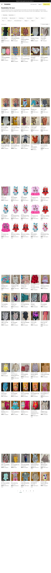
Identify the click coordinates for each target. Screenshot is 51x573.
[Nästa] (33, 490)
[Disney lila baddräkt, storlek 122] (25, 458)
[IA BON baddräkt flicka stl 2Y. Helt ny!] (25, 367)
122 (41, 302)
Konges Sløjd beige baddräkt (5, 145)
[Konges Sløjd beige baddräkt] (5, 139)
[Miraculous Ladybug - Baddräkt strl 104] (45, 190)
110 (11, 481)
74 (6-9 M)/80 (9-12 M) (25, 36)
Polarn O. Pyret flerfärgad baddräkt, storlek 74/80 (15, 58)
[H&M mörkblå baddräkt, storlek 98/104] (45, 102)
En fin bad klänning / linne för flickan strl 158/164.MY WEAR (25, 304)
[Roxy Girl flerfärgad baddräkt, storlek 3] (25, 50)
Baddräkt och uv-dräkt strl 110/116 (5, 411)
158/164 (22, 302)
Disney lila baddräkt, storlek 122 (25, 464)
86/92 (12, 36)
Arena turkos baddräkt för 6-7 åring (4, 393)
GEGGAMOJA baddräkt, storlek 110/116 (34, 483)
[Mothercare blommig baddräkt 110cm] (45, 279)
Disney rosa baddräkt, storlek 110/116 (44, 127)
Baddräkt (33, 304)
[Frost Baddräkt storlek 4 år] (15, 102)
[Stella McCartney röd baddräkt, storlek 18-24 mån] (35, 405)
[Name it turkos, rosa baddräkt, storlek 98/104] (25, 120)
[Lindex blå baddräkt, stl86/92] (25, 476)
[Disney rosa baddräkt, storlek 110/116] (45, 120)
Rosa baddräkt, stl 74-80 (44, 393)
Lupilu (6, 126)
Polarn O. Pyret (14, 57)
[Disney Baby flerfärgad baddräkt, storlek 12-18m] (45, 31)
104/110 (12, 196)
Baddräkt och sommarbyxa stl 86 (35, 109)
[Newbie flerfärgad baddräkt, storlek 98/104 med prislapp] (35, 458)
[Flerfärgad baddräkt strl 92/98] (25, 102)
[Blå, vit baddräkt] (5, 120)
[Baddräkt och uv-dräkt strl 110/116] (5, 405)
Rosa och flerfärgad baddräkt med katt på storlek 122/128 (25, 393)
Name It (26, 126)
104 (41, 196)
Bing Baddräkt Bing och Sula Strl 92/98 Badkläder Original (15, 215)
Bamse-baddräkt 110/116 (44, 57)
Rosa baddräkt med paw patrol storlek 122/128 (35, 393)
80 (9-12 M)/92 (33, 410)
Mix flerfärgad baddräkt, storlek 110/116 (14, 322)
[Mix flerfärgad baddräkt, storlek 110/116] (15, 315)
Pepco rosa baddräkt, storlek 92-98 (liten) (5, 197)
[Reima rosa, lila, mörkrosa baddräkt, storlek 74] (45, 315)
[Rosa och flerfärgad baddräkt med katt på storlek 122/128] (25, 386)
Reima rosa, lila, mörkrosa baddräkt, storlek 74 (45, 322)
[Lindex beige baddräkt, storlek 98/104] (35, 120)
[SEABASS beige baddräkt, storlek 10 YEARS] (45, 405)
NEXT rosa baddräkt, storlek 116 (5, 464)
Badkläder (5, 15)
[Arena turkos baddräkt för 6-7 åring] (5, 386)
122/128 (2, 392)
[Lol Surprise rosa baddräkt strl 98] (35, 190)
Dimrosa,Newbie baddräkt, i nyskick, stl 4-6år (45, 145)
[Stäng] (50, 1)
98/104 (2, 126)
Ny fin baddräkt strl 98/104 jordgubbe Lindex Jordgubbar (15, 145)
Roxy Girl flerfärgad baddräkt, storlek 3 (25, 58)
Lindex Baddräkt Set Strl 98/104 (25, 145)
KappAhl (36, 372)
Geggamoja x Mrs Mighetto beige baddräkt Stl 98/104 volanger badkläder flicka (15, 286)
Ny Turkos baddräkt (5, 483)
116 (2, 463)
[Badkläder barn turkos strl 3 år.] (5, 279)
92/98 (2, 56)
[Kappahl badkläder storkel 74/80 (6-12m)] (25, 31)
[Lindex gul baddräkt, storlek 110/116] (15, 120)
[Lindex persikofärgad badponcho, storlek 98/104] (45, 367)
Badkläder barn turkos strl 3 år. (4, 286)
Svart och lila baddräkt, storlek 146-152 (34, 322)
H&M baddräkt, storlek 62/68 (34, 147)
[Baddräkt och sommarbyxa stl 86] (35, 102)
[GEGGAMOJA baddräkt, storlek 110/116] (35, 476)
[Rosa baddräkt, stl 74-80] (45, 386)
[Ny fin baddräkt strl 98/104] (15, 458)
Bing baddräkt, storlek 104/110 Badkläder (14, 197)
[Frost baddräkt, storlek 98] (5, 297)
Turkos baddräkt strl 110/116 (15, 411)
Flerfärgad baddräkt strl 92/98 (25, 109)
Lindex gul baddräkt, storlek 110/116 (15, 127)
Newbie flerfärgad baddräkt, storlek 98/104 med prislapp (35, 464)
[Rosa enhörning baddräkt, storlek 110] (15, 476)
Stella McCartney (34, 411)
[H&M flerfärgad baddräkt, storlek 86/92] (45, 458)
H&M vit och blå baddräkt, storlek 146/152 (4, 322)
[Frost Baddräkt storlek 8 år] (5, 102)
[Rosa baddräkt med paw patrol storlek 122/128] (35, 386)
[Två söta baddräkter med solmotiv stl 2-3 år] (5, 50)
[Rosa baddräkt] (45, 297)
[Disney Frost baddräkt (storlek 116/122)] (15, 297)
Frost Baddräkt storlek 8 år (4, 109)
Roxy (22, 57)
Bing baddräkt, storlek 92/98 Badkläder (24, 197)
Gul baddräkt (4, 373)
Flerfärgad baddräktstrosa (34, 57)
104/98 (22, 126)
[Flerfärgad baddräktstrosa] (35, 50)
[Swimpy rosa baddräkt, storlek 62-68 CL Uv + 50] (25, 279)
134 (31, 302)
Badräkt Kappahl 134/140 (34, 374)
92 (21, 481)
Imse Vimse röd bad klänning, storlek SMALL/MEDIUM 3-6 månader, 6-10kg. (35, 287)
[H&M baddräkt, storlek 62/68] (35, 139)
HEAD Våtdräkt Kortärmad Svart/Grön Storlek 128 (5, 38)
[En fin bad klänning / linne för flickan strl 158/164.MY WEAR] (25, 297)
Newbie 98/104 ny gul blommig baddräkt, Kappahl (15, 375)
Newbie (45, 144)
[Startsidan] (7, 4)
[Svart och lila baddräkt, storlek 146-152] (35, 315)
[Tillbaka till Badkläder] (2, 15)
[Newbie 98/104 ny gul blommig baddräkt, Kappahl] (15, 367)
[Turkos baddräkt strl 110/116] (15, 405)
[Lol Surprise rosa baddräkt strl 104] (35, 209)
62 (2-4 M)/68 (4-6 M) (35, 144)
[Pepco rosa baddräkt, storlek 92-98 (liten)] (5, 190)
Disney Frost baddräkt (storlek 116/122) (14, 304)
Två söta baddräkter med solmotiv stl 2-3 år (5, 57)
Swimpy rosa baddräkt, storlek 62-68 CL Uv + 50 (25, 286)
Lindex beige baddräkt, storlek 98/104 (34, 127)
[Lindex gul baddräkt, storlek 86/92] (15, 31)
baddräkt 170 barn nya (35, 38)
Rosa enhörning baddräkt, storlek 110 (15, 483)
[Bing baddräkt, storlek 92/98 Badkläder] (25, 190)
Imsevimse (33, 285)
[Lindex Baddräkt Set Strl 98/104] (25, 139)
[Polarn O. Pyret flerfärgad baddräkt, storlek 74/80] (15, 50)
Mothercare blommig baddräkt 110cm (45, 286)
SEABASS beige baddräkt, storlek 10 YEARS (45, 411)
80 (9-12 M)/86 (43, 36)
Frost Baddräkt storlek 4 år (14, 109)
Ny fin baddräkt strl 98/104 (15, 464)
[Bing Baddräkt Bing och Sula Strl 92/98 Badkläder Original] (15, 209)
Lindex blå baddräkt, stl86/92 (25, 483)
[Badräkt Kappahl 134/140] (35, 367)
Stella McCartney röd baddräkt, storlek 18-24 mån (35, 413)
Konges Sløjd (6, 144)
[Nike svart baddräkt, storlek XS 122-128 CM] (25, 315)
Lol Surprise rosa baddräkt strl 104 (34, 215)
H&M (32, 145)
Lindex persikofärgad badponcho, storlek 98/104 (45, 374)
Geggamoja (17, 284)
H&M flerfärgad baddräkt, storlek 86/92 (44, 464)
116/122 (12, 302)
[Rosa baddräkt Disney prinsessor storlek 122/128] (15, 386)
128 (2, 36)
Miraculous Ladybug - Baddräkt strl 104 (45, 197)
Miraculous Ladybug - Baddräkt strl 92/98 (45, 215)
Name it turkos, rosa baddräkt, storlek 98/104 (25, 127)
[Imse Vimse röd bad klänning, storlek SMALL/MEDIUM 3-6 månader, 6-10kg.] (35, 279)
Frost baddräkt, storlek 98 (4, 304)
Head (5, 36)
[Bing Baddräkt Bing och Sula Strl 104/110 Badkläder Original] (25, 209)
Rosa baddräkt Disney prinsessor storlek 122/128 (14, 393)
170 (31, 36)
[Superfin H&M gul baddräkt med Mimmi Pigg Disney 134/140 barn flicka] (45, 476)
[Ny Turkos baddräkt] (5, 476)
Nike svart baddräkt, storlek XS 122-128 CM (25, 322)
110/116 (42, 56)
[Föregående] (18, 490)
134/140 (32, 372)
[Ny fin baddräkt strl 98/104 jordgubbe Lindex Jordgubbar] (15, 139)
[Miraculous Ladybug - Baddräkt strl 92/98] (45, 209)
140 (41, 410)
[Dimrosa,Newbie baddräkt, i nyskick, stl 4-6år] (45, 139)
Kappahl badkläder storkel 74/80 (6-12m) (25, 39)
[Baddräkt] (35, 297)
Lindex (15, 36)
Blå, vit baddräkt (4, 127)
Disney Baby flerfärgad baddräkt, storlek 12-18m (45, 38)
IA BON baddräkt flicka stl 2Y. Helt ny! (25, 374)
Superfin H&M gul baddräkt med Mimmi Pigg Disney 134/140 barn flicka (45, 483)
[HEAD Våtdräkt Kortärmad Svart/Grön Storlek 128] (5, 31)
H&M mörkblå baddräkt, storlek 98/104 (44, 109)
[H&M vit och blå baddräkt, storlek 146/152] (5, 315)
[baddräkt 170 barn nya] (35, 31)
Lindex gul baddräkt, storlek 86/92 (15, 38)
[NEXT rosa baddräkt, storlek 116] (5, 458)
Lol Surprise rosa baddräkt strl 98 (34, 197)
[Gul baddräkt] (5, 367)
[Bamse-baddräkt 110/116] (45, 50)
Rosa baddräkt (44, 304)
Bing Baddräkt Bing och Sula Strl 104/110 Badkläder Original (25, 215)
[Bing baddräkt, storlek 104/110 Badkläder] (15, 190)
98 (31, 196)
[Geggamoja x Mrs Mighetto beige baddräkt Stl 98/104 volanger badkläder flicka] (15, 279)
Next (4, 463)
